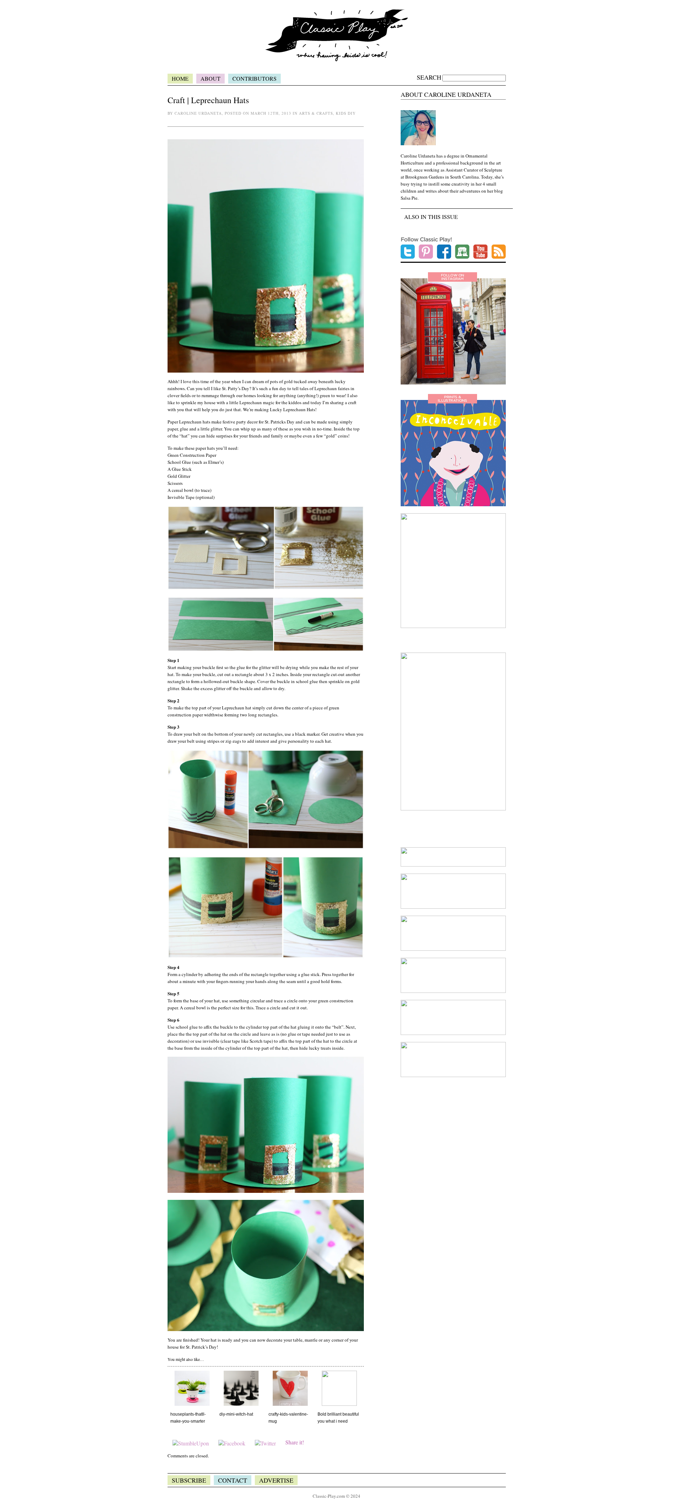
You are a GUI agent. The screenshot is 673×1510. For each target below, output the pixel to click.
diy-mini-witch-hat (236, 1414)
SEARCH (429, 77)
